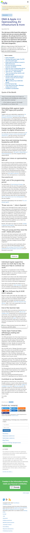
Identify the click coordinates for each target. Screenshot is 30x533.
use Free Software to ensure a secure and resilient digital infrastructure (14, 134)
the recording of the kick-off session (15, 247)
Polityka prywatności (7, 520)
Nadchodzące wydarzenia (8, 438)
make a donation (17, 285)
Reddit (6, 410)
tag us (14, 318)
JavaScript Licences (7, 524)
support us (24, 384)
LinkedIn (14, 410)
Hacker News (22, 408)
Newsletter (5, 15)
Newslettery (5, 433)
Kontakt (4, 514)
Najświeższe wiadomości (9, 436)
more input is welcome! (13, 173)
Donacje (16, 487)
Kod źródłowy (6, 526)
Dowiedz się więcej (7, 471)
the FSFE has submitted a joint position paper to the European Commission (14, 116)
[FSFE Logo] (4, 2)
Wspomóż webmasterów (8, 528)
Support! (6, 412)
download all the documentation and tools (11, 248)
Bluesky (14, 408)
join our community (18, 386)
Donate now (14, 256)
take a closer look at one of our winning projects (13, 196)
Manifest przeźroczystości (8, 522)
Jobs (4, 516)
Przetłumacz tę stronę (7, 530)
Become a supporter (7, 445)
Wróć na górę (26, 493)
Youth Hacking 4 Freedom (17, 184)
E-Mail (22, 410)
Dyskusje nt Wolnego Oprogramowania (12, 442)
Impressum (5, 518)
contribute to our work (7, 386)
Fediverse (6, 408)
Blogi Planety (6, 440)
